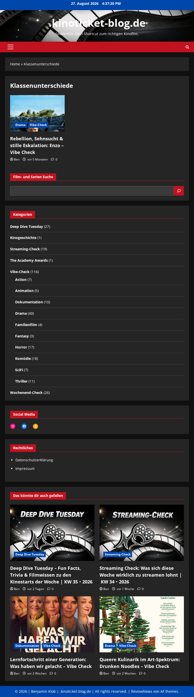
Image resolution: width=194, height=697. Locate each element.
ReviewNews (141, 691)
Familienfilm (26, 324)
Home (15, 64)
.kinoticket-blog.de (97, 23)
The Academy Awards (29, 260)
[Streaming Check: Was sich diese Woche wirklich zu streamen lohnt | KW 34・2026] (142, 533)
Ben (16, 159)
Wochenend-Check (26, 392)
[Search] (179, 191)
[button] (10, 47)
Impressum (25, 468)
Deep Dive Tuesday (26, 226)
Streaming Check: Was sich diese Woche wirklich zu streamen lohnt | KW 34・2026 (141, 575)
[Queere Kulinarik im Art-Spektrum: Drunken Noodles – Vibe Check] (142, 624)
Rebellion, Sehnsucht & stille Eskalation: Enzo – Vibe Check (37, 145)
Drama (20, 125)
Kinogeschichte (23, 237)
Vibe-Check (38, 125)
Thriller (21, 381)
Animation (24, 290)
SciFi (19, 369)
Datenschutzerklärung (34, 460)
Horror (21, 347)
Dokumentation (29, 302)
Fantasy (22, 336)
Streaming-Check (25, 249)
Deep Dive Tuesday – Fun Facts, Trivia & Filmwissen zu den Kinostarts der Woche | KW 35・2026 (51, 575)
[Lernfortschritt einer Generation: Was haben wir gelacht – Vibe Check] (52, 624)
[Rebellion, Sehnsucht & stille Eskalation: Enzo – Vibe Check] (37, 113)
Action (21, 279)
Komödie (23, 358)
